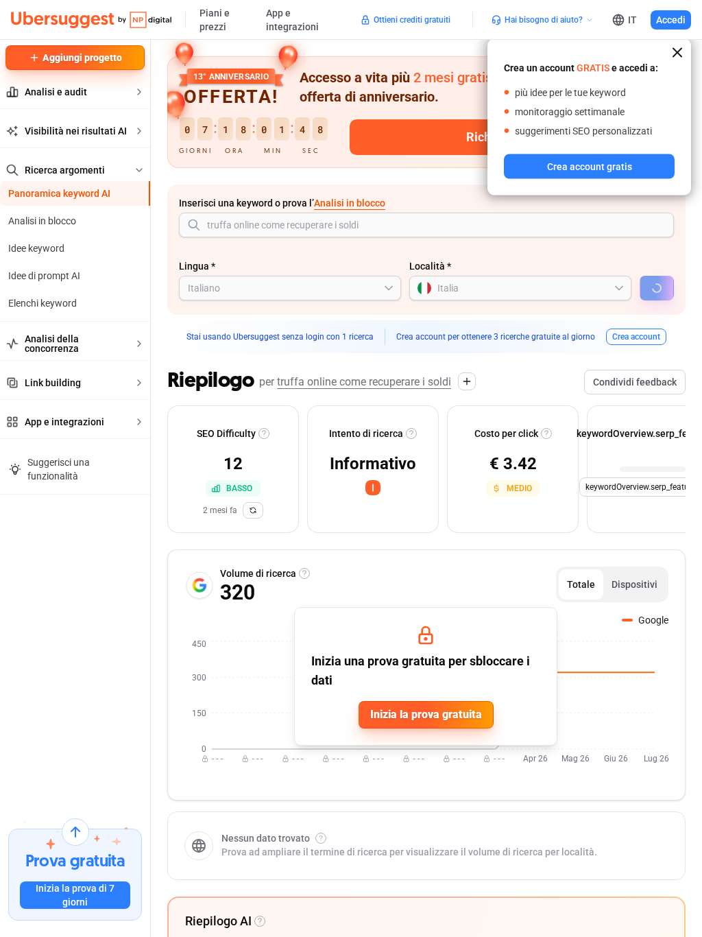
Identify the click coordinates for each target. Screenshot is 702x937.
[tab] (581, 584)
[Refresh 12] (253, 510)
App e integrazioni (292, 20)
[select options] (388, 288)
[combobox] (426, 225)
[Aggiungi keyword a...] (467, 381)
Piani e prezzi (214, 20)
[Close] (677, 53)
